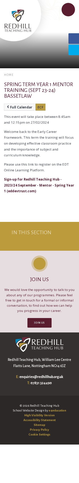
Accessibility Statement (39, 420)
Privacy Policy (39, 429)
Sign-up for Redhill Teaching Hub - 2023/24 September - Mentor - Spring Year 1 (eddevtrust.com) (39, 185)
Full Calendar (21, 107)
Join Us (39, 322)
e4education (57, 410)
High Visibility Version (39, 415)
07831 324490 (41, 383)
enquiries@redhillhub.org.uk (41, 377)
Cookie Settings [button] (39, 434)
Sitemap (39, 424)
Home (9, 74)
